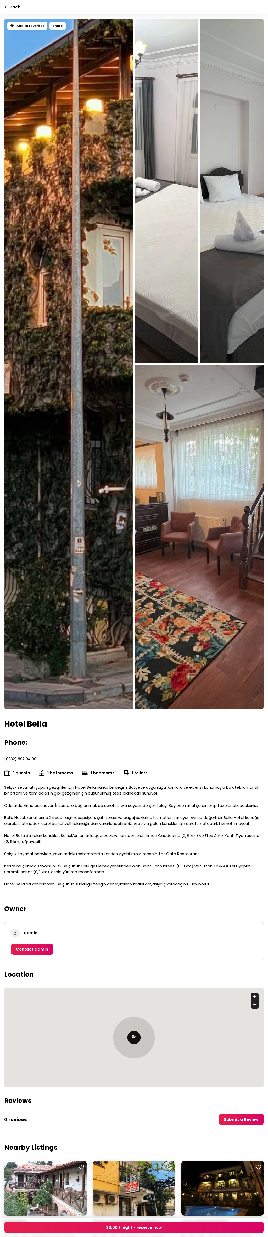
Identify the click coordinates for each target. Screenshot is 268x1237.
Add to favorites (30, 26)
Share (58, 26)
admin (30, 933)
